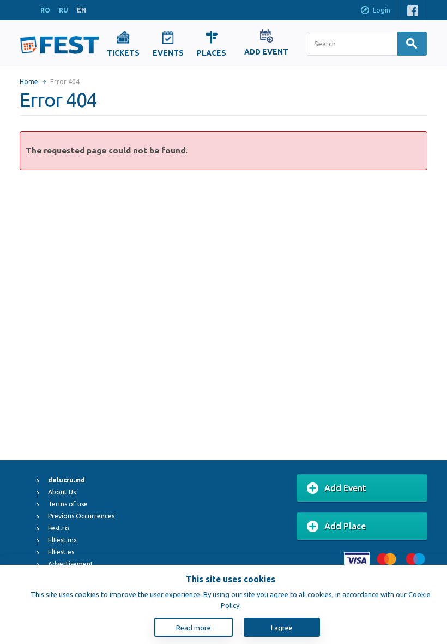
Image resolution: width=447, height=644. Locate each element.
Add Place (345, 526)
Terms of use (68, 504)
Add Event (345, 488)
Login (381, 10)
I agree (282, 627)
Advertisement (70, 564)
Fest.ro (58, 528)
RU (63, 10)
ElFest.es (61, 552)
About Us (62, 492)
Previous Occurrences (81, 516)
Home (29, 81)
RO (45, 10)
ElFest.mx (62, 540)
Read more (193, 627)
